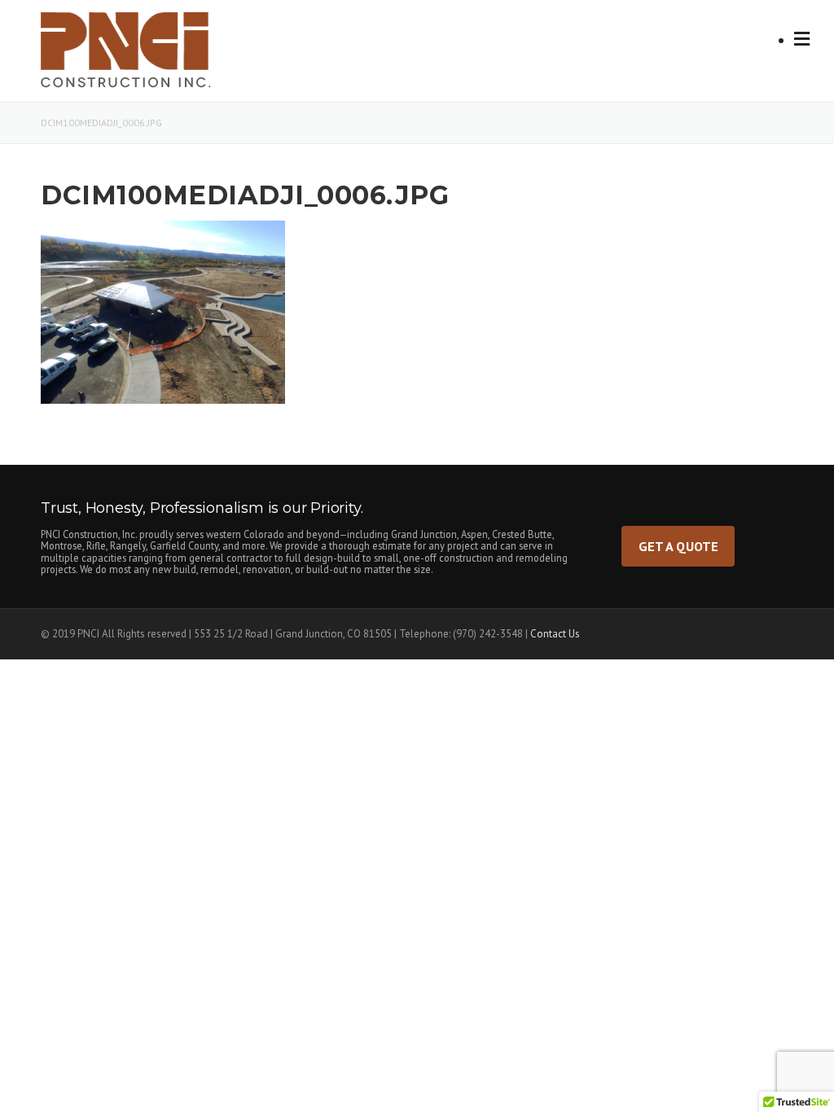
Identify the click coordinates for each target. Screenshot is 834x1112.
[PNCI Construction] (143, 55)
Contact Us (555, 634)
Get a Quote (678, 545)
